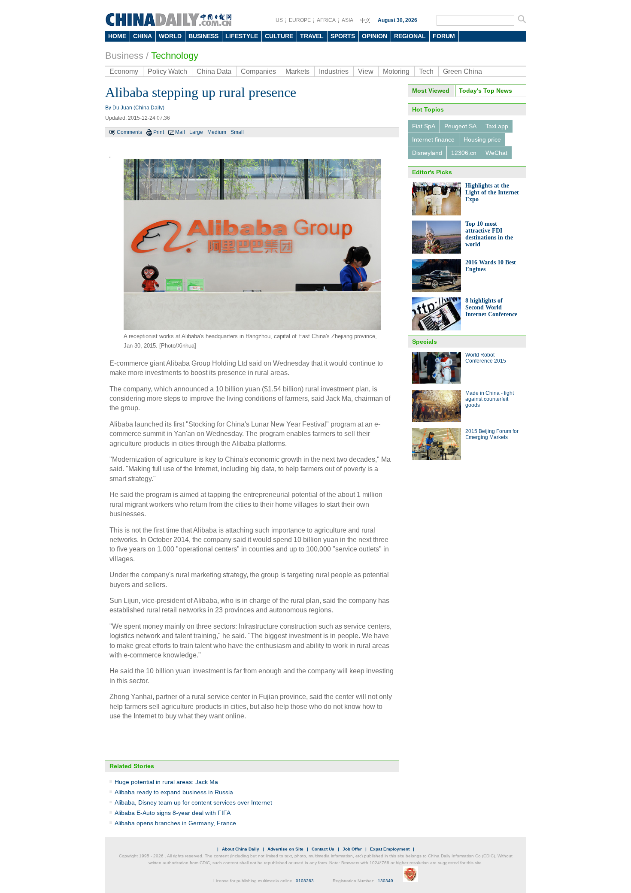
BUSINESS (203, 36)
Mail (180, 132)
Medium (216, 132)
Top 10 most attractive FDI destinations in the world (489, 234)
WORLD (170, 36)
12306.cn (463, 152)
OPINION (374, 36)
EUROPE (300, 20)
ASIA (347, 20)
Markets (297, 71)
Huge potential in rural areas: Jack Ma (166, 781)
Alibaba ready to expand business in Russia (174, 792)
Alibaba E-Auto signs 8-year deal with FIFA (173, 812)
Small (237, 132)
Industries (334, 71)
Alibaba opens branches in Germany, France (175, 823)
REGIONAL (410, 36)
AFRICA (326, 20)
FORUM (444, 36)
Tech (426, 71)
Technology (174, 55)
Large (196, 132)
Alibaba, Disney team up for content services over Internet (193, 802)
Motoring (396, 71)
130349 (385, 880)
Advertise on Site (285, 849)
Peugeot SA (460, 126)
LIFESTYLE (241, 36)
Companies (258, 71)
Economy (123, 71)
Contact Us (323, 849)
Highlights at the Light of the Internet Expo (492, 192)
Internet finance (433, 139)
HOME (117, 36)
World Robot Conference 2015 (485, 358)
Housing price (482, 139)
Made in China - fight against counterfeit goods (489, 399)
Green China (462, 71)
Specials (424, 341)
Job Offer (352, 849)
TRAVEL (312, 36)
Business (124, 55)
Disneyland (427, 152)
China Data (214, 71)
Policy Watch (167, 71)
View (365, 71)
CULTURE (279, 36)
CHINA (142, 36)
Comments (129, 132)
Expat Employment (390, 849)
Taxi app (496, 126)
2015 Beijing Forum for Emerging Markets (492, 434)
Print (158, 132)
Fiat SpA (423, 126)
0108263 (305, 880)
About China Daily (240, 849)
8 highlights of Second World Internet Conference (491, 307)
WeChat (496, 152)
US (279, 20)
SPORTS (343, 36)
